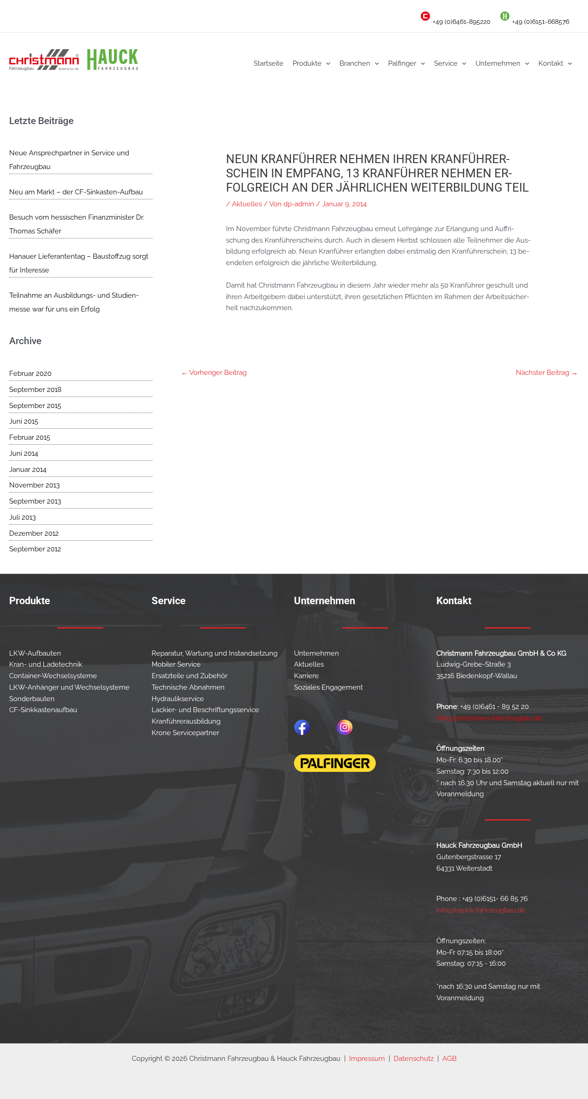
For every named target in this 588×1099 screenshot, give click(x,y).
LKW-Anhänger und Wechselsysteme (69, 687)
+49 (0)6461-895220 (462, 21)
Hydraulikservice (178, 699)
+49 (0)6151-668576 (540, 21)
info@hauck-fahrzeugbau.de (481, 910)
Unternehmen (497, 63)
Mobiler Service (176, 664)
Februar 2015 (29, 437)
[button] (326, 63)
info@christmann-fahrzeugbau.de (489, 718)
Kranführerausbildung (186, 721)
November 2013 (34, 485)
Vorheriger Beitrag (214, 372)
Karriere (306, 676)
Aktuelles (247, 204)
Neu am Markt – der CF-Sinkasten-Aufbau (76, 192)
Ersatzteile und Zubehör (189, 676)
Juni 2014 (23, 453)
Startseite (268, 63)
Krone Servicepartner (185, 733)
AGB (449, 1058)
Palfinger (402, 63)
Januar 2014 (27, 469)
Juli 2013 (22, 517)
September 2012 (35, 549)
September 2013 (35, 501)
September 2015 (35, 406)
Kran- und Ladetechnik (45, 664)
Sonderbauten (32, 699)
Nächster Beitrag (547, 372)
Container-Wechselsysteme (53, 676)
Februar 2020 (30, 373)
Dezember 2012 (34, 533)
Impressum (367, 1058)
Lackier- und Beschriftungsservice (205, 710)
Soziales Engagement (328, 687)
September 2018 (35, 389)
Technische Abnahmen (188, 687)
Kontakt (550, 63)
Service (446, 63)
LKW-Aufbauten (35, 653)
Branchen (354, 63)
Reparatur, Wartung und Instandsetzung (214, 653)
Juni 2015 (23, 421)
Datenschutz (414, 1058)
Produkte (307, 63)
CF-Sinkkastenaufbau (43, 710)
